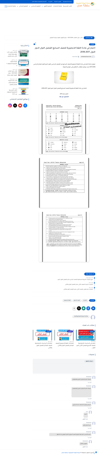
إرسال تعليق (89, 361)
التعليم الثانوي (48, 6)
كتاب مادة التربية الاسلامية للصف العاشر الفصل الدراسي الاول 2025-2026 (12, 83)
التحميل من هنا (64, 97)
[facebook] (25, 105)
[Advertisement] (50, 23)
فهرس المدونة (57, 1)
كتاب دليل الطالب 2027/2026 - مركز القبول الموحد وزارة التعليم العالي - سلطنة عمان (12, 73)
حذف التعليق (85, 419)
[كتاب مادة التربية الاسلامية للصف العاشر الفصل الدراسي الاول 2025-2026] (23, 81)
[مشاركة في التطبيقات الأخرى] (74, 308)
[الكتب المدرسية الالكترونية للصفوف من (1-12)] (23, 91)
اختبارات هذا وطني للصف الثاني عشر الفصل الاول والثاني (78, 289)
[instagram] (10, 105)
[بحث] (6, 6)
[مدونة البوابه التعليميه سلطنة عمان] (85, 4)
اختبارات (92, 44)
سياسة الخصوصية (67, 1)
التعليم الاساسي (36, 6)
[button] (88, 308)
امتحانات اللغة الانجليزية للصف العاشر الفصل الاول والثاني (65, 344)
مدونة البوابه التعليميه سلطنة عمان (70, 452)
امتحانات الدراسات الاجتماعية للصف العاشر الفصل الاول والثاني (43, 346)
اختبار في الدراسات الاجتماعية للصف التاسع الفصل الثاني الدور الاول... (85, 346)
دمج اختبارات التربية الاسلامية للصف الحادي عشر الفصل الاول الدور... (75, 279)
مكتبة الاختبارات (57, 6)
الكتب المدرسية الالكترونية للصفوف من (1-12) (12, 92)
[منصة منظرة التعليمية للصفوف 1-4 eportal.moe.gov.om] (23, 62)
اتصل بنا (50, 1)
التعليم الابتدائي (23, 6)
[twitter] (15, 105)
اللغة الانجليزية (67, 300)
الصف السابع (77, 300)
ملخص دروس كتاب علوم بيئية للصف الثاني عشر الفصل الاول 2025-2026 (12, 54)
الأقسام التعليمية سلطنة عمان (39, 1)
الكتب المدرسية (67, 6)
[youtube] (20, 105)
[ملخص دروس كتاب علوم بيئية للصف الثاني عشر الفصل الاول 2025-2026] (23, 53)
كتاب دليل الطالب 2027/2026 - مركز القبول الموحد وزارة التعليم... (66, 37)
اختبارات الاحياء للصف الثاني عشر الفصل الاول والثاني (79, 284)
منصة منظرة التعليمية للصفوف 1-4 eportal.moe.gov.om (11, 64)
